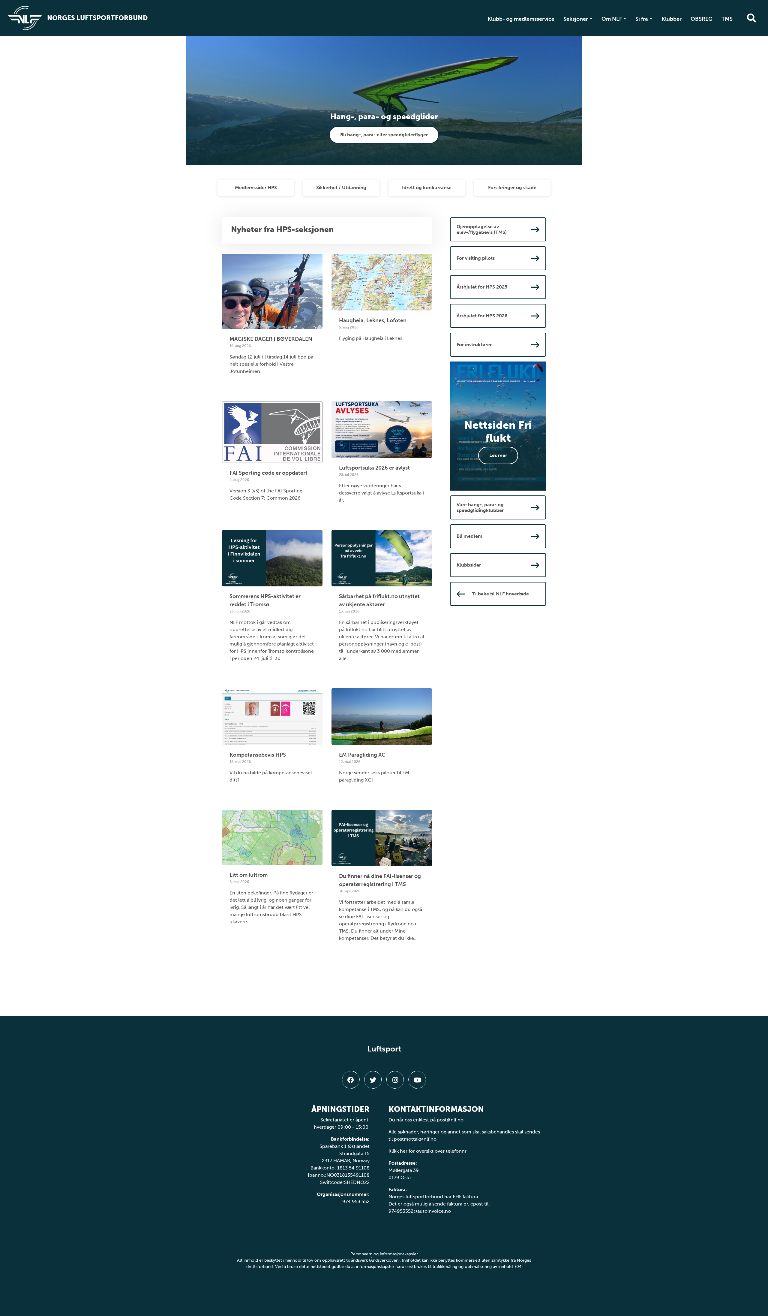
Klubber (672, 19)
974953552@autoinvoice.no (419, 1211)
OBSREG (701, 19)
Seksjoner (575, 19)
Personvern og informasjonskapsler (384, 1254)
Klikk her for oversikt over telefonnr (427, 1151)
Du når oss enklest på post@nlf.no (426, 1120)
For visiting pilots (476, 258)
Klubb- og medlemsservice (521, 19)
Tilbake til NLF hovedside (500, 594)
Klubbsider (469, 565)
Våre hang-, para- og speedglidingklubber (480, 507)
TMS (727, 19)
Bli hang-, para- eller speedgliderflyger (384, 135)
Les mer (498, 455)
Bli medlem (469, 536)
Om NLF (612, 19)
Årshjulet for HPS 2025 (482, 287)
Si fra (641, 19)
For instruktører (474, 344)
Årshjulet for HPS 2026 (482, 316)
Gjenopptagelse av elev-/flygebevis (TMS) (482, 229)
